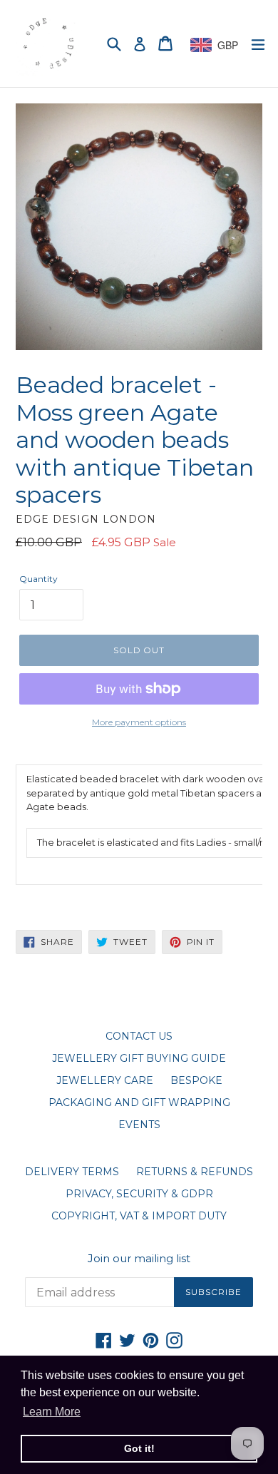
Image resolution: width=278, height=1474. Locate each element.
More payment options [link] (139, 722)
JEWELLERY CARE (104, 1080)
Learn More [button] (52, 1412)
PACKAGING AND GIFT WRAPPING (139, 1102)
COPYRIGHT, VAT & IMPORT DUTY (139, 1215)
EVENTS (139, 1124)
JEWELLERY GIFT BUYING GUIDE (139, 1058)
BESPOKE (196, 1080)
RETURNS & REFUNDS (194, 1171)
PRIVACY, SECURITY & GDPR (139, 1193)
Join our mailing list (139, 1258)
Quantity (38, 578)
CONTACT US (139, 1036)
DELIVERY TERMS (72, 1171)
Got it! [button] (139, 1448)
